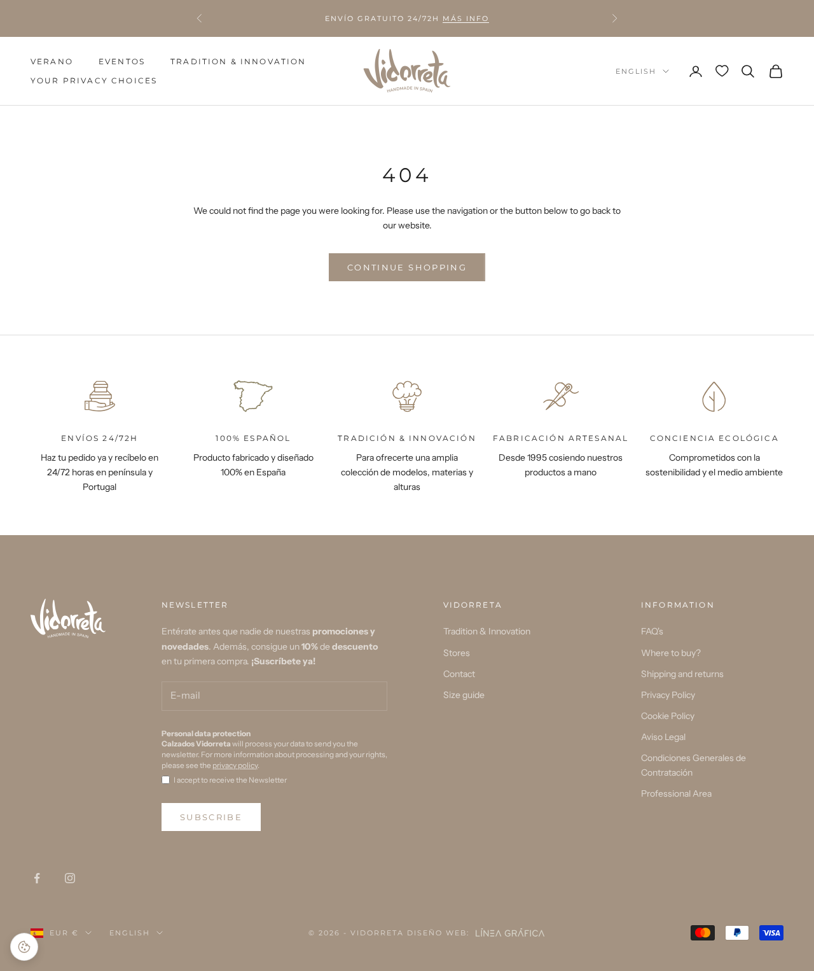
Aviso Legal (663, 737)
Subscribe (211, 817)
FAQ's (652, 631)
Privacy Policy (668, 695)
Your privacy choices (94, 80)
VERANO (52, 61)
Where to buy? (671, 653)
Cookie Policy (667, 716)
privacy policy (235, 765)
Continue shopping (407, 267)
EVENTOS (122, 61)
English (636, 71)
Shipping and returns (682, 674)
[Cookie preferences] (24, 947)
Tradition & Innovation (238, 61)
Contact (459, 674)
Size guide (464, 695)
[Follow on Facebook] (37, 878)
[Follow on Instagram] (70, 878)
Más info (466, 18)
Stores (456, 653)
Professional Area (676, 793)
